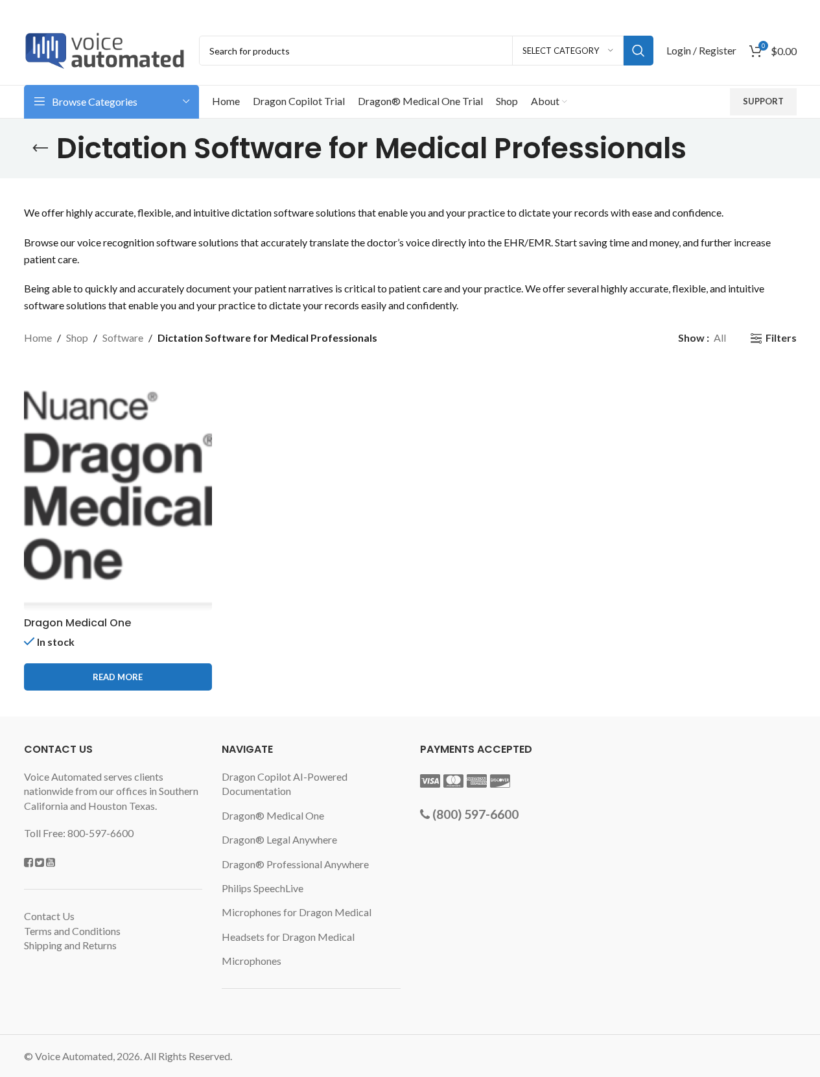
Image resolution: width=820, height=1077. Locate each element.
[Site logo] (105, 49)
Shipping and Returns (70, 945)
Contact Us (49, 916)
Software (122, 337)
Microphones (251, 960)
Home (38, 337)
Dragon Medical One (77, 622)
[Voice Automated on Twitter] (39, 862)
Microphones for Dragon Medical (296, 912)
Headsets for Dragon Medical (288, 936)
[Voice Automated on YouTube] (50, 862)
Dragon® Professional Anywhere (295, 864)
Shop (77, 337)
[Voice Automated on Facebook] (28, 862)
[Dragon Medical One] (118, 488)
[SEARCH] (638, 50)
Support (763, 101)
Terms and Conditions (72, 931)
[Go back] (40, 148)
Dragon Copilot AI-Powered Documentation (284, 783)
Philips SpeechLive (262, 888)
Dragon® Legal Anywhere (279, 839)
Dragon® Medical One (273, 815)
